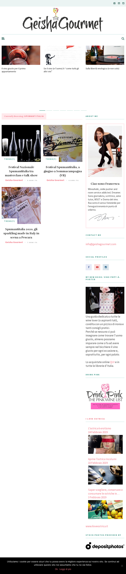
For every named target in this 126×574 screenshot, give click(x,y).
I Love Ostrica (95, 419)
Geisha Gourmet (14, 180)
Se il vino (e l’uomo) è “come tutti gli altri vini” (61, 70)
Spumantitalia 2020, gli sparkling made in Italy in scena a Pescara (21, 233)
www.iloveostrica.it (97, 526)
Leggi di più (65, 569)
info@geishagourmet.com (101, 244)
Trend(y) (9, 159)
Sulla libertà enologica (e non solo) (102, 68)
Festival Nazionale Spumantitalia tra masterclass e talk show (21, 171)
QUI (112, 362)
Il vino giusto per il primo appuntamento (14, 70)
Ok (56, 569)
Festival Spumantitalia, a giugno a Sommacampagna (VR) (63, 171)
